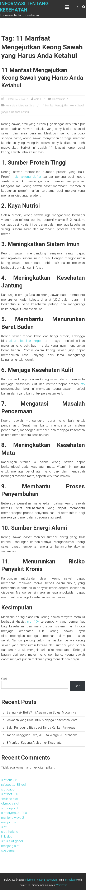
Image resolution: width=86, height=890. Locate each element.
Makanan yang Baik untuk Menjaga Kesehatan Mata (41, 720)
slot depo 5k (10, 808)
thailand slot (9, 799)
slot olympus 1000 (14, 813)
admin (38, 99)
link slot (6, 836)
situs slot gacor (12, 841)
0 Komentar (58, 99)
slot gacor (8, 789)
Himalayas (71, 879)
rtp (83, 384)
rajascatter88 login (14, 785)
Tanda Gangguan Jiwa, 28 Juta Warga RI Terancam (41, 735)
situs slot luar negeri (25, 341)
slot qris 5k (8, 780)
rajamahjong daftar (27, 177)
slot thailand (9, 832)
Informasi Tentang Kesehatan (41, 879)
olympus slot (10, 803)
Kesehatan (11, 105)
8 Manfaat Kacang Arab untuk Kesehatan (34, 742)
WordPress (61, 885)
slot (3, 827)
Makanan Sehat (26, 105)
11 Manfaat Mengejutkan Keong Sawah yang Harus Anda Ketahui (42, 78)
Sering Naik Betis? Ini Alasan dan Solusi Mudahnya (41, 712)
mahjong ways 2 (12, 818)
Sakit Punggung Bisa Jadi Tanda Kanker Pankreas (40, 727)
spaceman (8, 850)
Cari (4, 679)
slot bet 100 (9, 794)
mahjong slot (10, 822)
